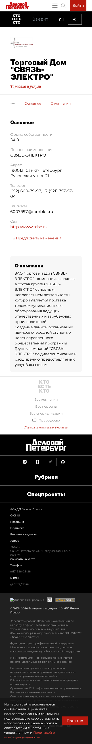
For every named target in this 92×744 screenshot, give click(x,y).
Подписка (17, 528)
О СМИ (15, 515)
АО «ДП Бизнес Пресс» (26, 509)
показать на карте (22, 559)
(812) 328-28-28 (20, 571)
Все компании (46, 400)
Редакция (17, 521)
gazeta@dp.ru (19, 584)
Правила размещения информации (46, 427)
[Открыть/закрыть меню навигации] (55, 5)
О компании (61, 103)
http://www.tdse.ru (28, 226)
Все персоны (46, 406)
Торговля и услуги (25, 86)
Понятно (75, 721)
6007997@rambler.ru (31, 211)
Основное (33, 103)
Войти (78, 5)
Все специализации (46, 413)
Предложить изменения (38, 238)
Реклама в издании (23, 534)
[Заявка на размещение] (75, 19)
